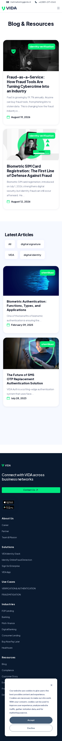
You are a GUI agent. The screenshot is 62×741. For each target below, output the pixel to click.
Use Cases (8, 581)
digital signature (30, 244)
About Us (8, 518)
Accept (31, 720)
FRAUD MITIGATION (11, 594)
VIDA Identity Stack (11, 553)
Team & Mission (9, 537)
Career (5, 525)
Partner (5, 531)
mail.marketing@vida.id (20, 2)
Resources (8, 657)
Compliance (8, 670)
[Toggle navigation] (58, 8)
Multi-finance (8, 623)
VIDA (11, 254)
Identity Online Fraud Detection (17, 559)
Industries (8, 604)
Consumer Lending (11, 635)
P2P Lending (8, 610)
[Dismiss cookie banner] (51, 685)
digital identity (32, 254)
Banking (6, 617)
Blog (4, 664)
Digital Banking (9, 629)
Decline (31, 728)
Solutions (8, 547)
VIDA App (6, 572)
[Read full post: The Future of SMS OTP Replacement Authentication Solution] (31, 353)
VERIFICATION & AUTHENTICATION (19, 588)
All (9, 244)
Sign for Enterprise (11, 566)
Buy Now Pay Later (11, 641)
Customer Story (10, 676)
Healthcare (7, 647)
